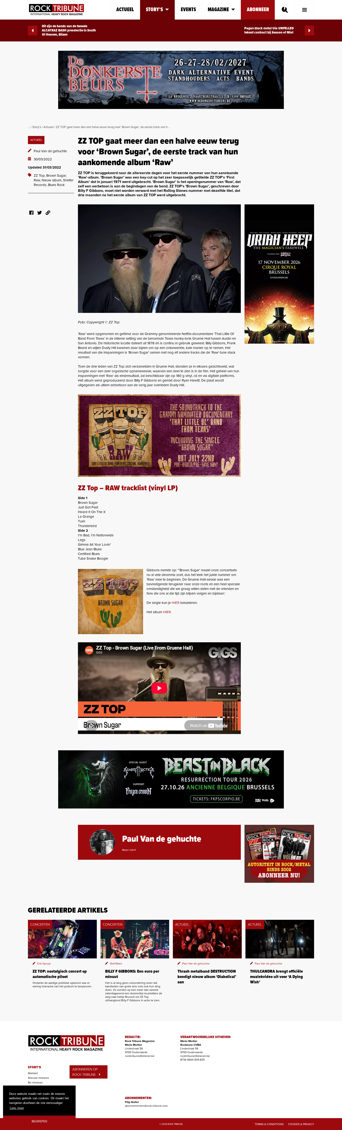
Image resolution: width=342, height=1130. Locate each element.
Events (188, 9)
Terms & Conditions (269, 1124)
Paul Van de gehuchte (50, 151)
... (29, 127)
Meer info (128, 850)
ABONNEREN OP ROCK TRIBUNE (85, 1072)
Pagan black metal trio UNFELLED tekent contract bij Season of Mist (269, 30)
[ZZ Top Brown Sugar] (110, 601)
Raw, (38, 180)
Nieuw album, (52, 180)
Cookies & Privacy (301, 1124)
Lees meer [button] (17, 1108)
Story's (36, 127)
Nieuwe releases (38, 1077)
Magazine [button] (218, 9)
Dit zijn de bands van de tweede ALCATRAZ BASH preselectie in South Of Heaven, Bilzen (69, 30)
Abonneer (258, 9)
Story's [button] (154, 9)
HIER (175, 603)
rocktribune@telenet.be (139, 1056)
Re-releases (35, 1082)
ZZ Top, (40, 175)
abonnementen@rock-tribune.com (146, 1105)
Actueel (125, 9)
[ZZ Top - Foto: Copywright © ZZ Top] (159, 258)
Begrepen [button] (39, 1121)
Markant (33, 1073)
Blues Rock (56, 185)
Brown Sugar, (56, 175)
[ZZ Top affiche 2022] (159, 435)
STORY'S (34, 1067)
